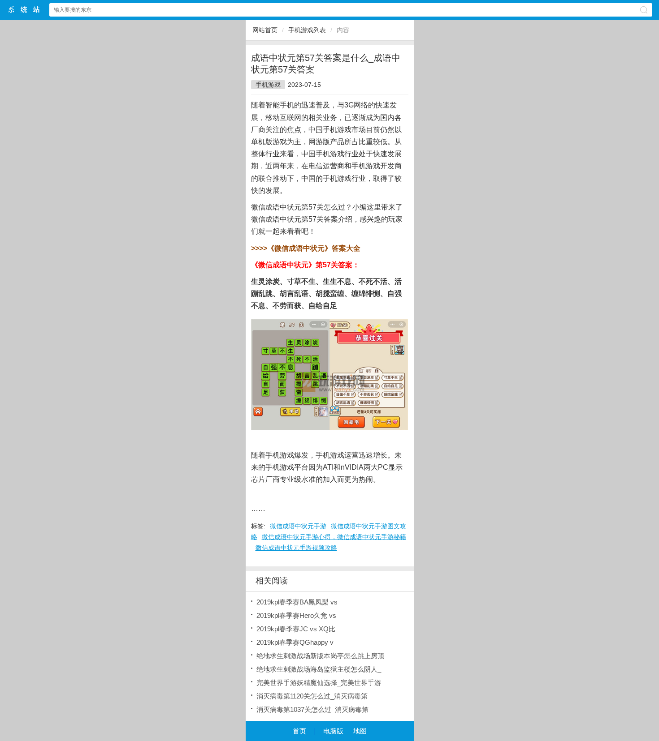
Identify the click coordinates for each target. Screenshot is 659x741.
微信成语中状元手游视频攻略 (296, 547)
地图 (360, 731)
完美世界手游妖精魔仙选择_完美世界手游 (318, 682)
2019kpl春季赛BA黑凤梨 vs (297, 602)
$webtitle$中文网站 (24, 9)
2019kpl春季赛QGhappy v (295, 642)
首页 (299, 731)
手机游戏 (268, 84)
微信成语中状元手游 (298, 526)
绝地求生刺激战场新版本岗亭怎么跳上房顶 (320, 656)
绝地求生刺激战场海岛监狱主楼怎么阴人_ (318, 669)
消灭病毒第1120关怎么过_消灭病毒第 (312, 696)
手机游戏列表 (307, 30)
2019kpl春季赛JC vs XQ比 (295, 629)
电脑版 (333, 731)
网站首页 (264, 30)
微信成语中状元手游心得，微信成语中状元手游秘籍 (334, 536)
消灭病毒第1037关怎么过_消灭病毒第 (312, 709)
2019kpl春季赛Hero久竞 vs (296, 615)
